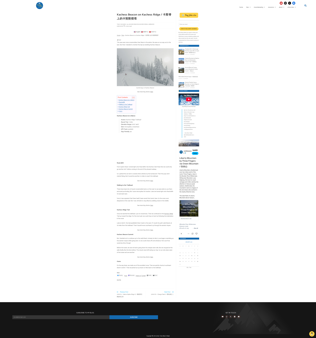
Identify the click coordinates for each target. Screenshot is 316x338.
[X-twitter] (289, 3)
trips (247, 7)
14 (191, 255)
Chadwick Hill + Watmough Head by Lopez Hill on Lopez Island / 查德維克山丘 (192, 50)
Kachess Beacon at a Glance (126, 100)
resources (271, 7)
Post (125, 275)
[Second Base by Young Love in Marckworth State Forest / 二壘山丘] (181, 70)
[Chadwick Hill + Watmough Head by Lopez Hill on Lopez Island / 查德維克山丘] (181, 52)
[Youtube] (281, 3)
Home (118, 35)
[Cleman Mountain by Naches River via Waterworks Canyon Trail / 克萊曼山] (181, 61)
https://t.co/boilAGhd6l (189, 116)
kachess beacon (134, 24)
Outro (120, 111)
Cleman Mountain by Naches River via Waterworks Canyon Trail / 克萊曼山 (192, 60)
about (281, 7)
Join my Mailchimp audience (189, 29)
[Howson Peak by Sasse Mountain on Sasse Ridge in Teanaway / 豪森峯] (181, 85)
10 (180, 255)
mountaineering (258, 7)
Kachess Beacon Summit (126, 109)
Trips (122, 35)
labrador (151, 24)
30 (197, 261)
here (151, 92)
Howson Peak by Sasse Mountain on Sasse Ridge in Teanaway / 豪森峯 (192, 84)
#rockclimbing (187, 125)
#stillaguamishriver (188, 129)
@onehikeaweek (187, 118)
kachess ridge (143, 24)
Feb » (190, 267)
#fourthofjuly (187, 122)
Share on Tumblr (141, 275)
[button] (305, 5)
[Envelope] (238, 316)
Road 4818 (122, 102)
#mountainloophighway (189, 124)
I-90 (127, 24)
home (241, 7)
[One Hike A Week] (189, 143)
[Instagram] (285, 3)
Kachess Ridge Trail (124, 107)
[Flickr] (293, 3)
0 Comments (192, 54)
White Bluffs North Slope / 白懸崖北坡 (188, 77)
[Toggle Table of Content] (132, 97)
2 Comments (192, 87)
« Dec (187, 267)
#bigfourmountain (188, 120)
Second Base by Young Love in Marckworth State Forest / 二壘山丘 (191, 69)
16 (197, 255)
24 (180, 261)
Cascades (123, 24)
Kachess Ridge (168, 214)
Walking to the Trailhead (125, 104)
